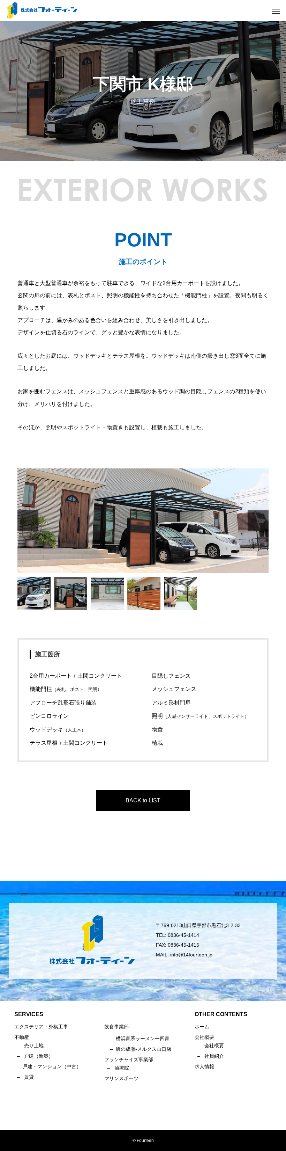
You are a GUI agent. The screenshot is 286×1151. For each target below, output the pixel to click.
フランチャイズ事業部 (128, 1059)
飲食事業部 (116, 1026)
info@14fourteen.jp (191, 954)
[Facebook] (143, 1114)
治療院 (121, 1067)
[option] (143, 520)
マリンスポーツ (121, 1078)
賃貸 (29, 1076)
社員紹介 (214, 1056)
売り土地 (34, 1045)
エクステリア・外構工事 (41, 1026)
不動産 (21, 1037)
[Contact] (153, 1114)
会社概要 (214, 1045)
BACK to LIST (143, 800)
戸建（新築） (38, 1056)
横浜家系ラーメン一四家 (143, 1038)
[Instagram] (132, 1114)
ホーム (202, 1026)
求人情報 (204, 1066)
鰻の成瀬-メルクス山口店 (143, 1049)
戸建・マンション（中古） (52, 1066)
